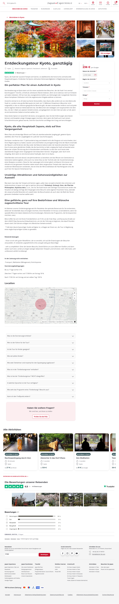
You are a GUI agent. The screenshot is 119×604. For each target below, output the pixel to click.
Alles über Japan (105, 567)
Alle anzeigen (105, 53)
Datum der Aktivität (90, 71)
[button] (40, 304)
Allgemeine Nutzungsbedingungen (87, 595)
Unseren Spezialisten (26, 576)
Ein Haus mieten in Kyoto (73, 571)
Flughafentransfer (39, 573)
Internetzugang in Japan (85, 9)
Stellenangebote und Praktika (12, 578)
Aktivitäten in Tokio (94, 567)
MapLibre (44, 322)
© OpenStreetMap (68, 322)
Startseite (7, 539)
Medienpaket (8, 576)
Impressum (17, 595)
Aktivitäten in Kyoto (12, 454)
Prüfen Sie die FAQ (41, 417)
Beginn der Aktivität (90, 79)
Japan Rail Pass (39, 567)
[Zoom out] (74, 295)
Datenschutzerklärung (57, 595)
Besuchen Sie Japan (19, 9)
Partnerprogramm (9, 571)
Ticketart (86, 87)
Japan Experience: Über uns (12, 567)
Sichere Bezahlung (108, 595)
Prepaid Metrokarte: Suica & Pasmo (44, 571)
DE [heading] (79, 3)
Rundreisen (45, 9)
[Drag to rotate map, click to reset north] (74, 298)
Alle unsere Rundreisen (27, 567)
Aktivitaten (13, 539)
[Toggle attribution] (75, 322)
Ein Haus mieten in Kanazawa (74, 573)
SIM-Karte (57, 567)
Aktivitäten (102, 9)
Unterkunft (68, 9)
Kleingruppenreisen (26, 569)
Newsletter (7, 569)
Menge (85, 95)
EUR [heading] (85, 3)
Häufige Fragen (9, 580)
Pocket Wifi (58, 571)
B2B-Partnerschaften (10, 573)
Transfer (34, 9)
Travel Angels (70, 578)
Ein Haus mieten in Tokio (73, 569)
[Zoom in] (74, 293)
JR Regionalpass (39, 569)
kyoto (18, 539)
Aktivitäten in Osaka (94, 571)
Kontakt (7, 595)
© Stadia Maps (51, 322)
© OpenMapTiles (59, 322)
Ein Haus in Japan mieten (73, 567)
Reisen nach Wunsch (26, 573)
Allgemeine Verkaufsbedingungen (35, 595)
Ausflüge (56, 9)
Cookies (70, 595)
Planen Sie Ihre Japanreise (107, 569)
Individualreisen (25, 571)
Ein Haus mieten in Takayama (75, 576)
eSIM (56, 569)
